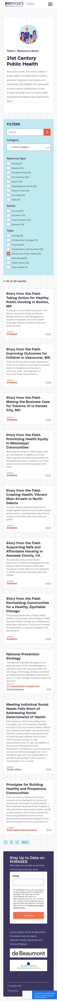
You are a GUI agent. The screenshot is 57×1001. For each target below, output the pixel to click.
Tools (10, 51)
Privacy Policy (13, 991)
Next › (25, 842)
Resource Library (28, 51)
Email (16, 876)
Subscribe (28, 915)
